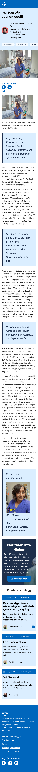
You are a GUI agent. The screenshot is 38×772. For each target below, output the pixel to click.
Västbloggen (15, 37)
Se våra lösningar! (19, 578)
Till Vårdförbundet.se (10, 751)
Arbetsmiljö (8, 44)
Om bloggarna (8, 740)
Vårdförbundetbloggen (11, 736)
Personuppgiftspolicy (11, 747)
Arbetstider (22, 44)
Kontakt (5, 744)
